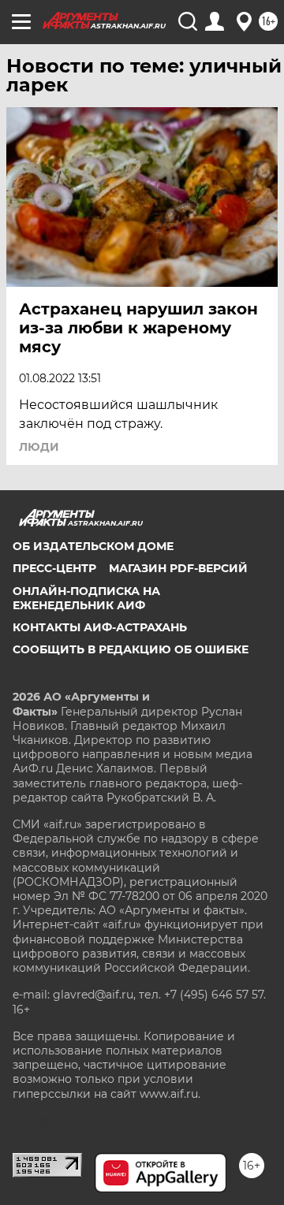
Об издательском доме (93, 546)
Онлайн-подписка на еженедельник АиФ (86, 598)
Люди (39, 446)
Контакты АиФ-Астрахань (100, 627)
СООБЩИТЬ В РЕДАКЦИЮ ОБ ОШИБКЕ (130, 649)
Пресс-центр (54, 568)
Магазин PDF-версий (178, 568)
